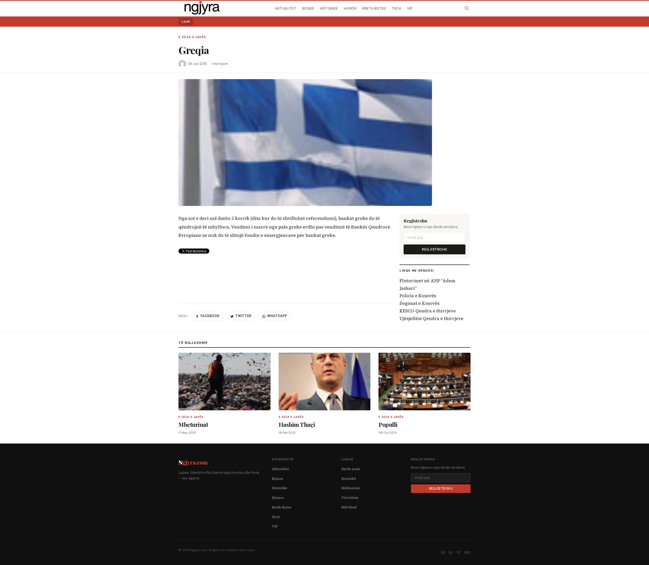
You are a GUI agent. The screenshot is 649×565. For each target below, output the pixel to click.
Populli (387, 424)
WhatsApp (277, 316)
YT (458, 553)
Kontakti (348, 478)
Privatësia (349, 497)
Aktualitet (285, 8)
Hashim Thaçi (297, 424)
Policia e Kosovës (418, 296)
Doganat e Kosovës (419, 303)
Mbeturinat (193, 424)
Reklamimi (350, 488)
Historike (329, 8)
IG (451, 553)
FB (443, 553)
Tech (396, 8)
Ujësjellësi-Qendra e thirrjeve (431, 318)
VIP (410, 8)
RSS (467, 553)
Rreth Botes (374, 8)
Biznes (308, 8)
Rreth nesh (350, 469)
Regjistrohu (434, 249)
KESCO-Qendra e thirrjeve (428, 311)
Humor (350, 8)
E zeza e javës (192, 37)
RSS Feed (349, 507)
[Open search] (467, 8)
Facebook (210, 316)
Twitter (243, 316)
